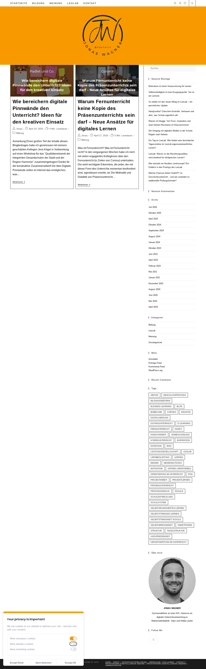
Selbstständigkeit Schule (166, 519)
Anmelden (153, 359)
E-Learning (184, 423)
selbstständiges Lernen (165, 514)
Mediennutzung (173, 463)
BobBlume (156, 412)
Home (108, 662)
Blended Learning (161, 406)
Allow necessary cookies (22, 638)
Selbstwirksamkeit (162, 525)
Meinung (152, 336)
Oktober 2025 (155, 213)
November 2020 (156, 283)
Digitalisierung (159, 418)
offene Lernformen (179, 468)
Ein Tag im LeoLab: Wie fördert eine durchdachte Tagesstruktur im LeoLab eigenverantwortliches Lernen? (171, 144)
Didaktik (186, 412)
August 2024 (154, 236)
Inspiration (183, 440)
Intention (156, 446)
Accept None (16, 662)
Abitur (154, 395)
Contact (180, 662)
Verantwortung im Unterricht (168, 542)
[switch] (73, 638)
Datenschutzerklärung (134, 662)
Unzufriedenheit (160, 536)
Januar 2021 (154, 277)
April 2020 (153, 307)
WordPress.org (155, 370)
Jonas (19, 128)
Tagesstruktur (176, 531)
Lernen (178, 457)
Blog (179, 406)
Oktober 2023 (155, 248)
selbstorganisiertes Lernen (167, 508)
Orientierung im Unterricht (167, 474)
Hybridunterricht (161, 440)
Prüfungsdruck (160, 491)
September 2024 (156, 230)
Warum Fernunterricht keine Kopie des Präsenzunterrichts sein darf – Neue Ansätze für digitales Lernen (106, 115)
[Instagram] (185, 3)
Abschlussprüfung (174, 395)
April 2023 (153, 260)
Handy (178, 429)
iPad (169, 446)
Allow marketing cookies (22, 649)
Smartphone (185, 525)
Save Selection (43, 662)
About (116, 662)
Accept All (70, 662)
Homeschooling (180, 435)
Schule (179, 491)
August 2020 (154, 289)
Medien (155, 463)
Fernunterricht (160, 429)
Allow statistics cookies (21, 644)
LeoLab (152, 330)
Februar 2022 (155, 266)
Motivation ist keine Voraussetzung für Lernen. (170, 86)
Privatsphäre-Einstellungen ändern (125, 664)
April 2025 (153, 219)
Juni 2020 (153, 295)
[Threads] (180, 3)
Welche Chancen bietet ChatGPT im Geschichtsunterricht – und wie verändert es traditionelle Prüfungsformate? (169, 177)
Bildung (20, 133)
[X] (175, 3)
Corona (171, 412)
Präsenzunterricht (162, 485)
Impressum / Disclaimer (161, 662)
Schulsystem (158, 502)
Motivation (157, 468)
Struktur (156, 531)
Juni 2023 (153, 254)
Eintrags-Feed (155, 363)
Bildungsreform (160, 401)
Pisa (190, 474)
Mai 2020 (153, 301)
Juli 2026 (153, 207)
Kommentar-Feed (157, 366)
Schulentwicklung (162, 497)
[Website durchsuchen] (192, 3)
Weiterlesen (19, 182)
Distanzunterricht (162, 423)
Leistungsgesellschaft (164, 452)
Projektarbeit (159, 480)
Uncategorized (155, 342)
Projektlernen (181, 480)
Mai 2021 (153, 271)
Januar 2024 (154, 242)
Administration (113, 665)
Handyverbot (158, 435)
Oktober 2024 (155, 224)
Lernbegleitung (160, 457)
